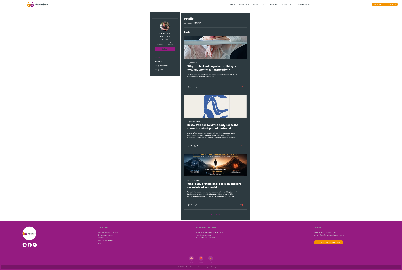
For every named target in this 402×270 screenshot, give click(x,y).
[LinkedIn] (25, 245)
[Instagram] (35, 245)
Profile (157, 57)
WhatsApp (331, 232)
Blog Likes (159, 70)
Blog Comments (161, 65)
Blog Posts (159, 61)
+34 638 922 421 (320, 232)
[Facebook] (30, 245)
